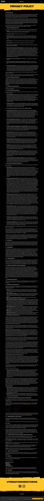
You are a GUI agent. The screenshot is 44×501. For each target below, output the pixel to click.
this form (17, 338)
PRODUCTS (22, 1)
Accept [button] (42, 498)
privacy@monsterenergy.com (31, 337)
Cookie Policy (12, 88)
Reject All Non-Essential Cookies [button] (36, 498)
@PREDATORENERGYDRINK (22, 482)
